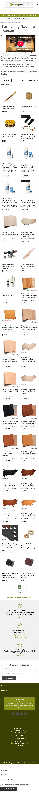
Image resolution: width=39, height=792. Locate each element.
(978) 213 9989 (21, 635)
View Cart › (3, 775)
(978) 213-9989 (18, 735)
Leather (3, 57)
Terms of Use (23, 763)
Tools (8, 57)
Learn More (19, 655)
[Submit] (7, 4)
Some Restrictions (27, 15)
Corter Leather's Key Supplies (13, 64)
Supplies (15, 57)
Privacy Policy (32, 763)
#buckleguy (29, 60)
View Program (28, 18)
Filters (8, 80)
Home (16, 4)
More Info (19, 617)
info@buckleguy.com (21, 637)
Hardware (33, 55)
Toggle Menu (2, 5)
